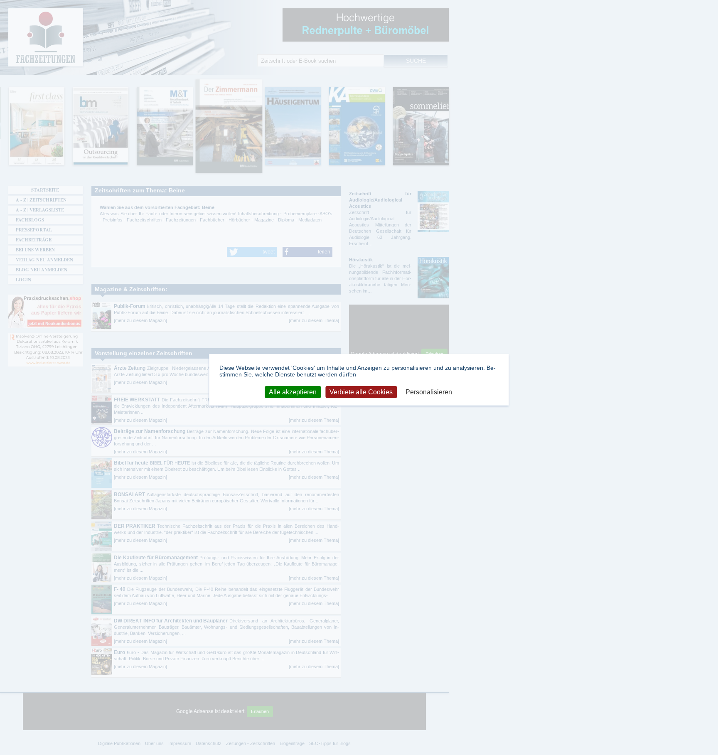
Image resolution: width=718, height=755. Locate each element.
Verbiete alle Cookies (361, 391)
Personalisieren (429, 391)
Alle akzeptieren (293, 391)
